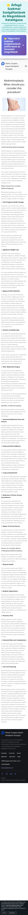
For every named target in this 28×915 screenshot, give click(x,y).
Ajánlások (4, 756)
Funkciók (11, 753)
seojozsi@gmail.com (7, 768)
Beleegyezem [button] (12, 912)
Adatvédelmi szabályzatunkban (12, 905)
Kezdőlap (4, 753)
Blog (19, 756)
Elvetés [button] (4, 912)
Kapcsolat (12, 756)
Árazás (19, 753)
